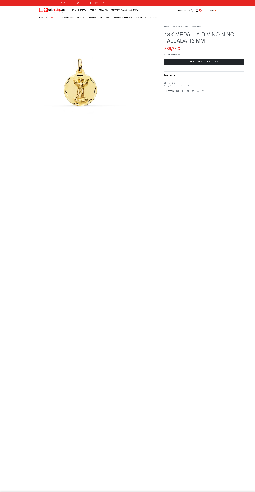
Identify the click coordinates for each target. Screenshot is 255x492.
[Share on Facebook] (182, 91)
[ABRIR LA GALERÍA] (80, 70)
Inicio (166, 26)
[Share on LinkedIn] (187, 91)
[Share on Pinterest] (193, 91)
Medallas (196, 26)
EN (211, 10)
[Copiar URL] (203, 91)
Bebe (185, 26)
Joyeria (176, 26)
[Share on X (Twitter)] (177, 91)
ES (214, 10)
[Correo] (198, 91)
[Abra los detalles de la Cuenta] (205, 10)
